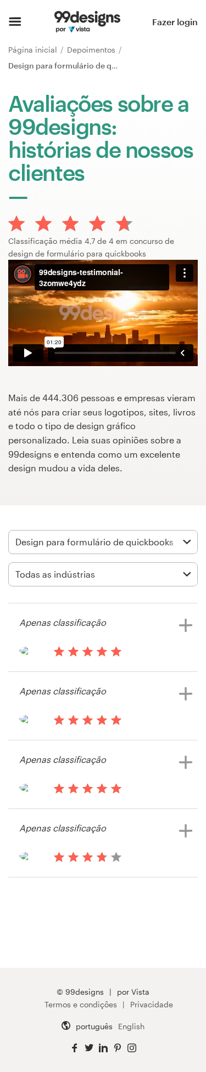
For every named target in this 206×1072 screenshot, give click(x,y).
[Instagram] (131, 1048)
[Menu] (15, 22)
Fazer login (175, 21)
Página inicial (33, 49)
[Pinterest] (117, 1048)
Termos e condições (80, 1004)
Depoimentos (92, 49)
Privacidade (151, 1004)
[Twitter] (89, 1048)
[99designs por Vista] (87, 22)
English (131, 1026)
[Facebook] (74, 1048)
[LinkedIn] (103, 1048)
